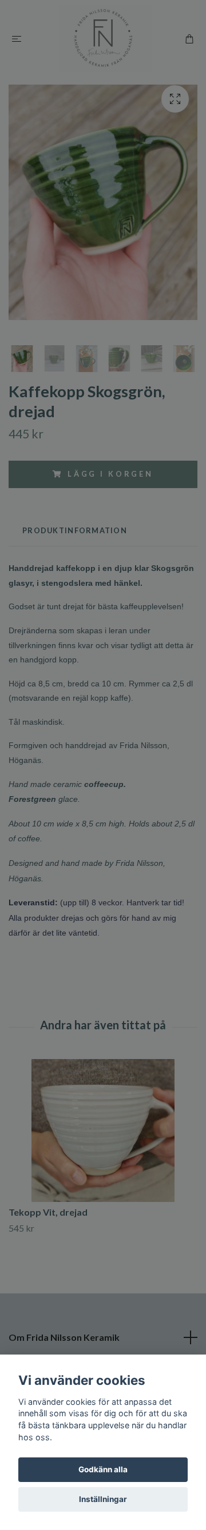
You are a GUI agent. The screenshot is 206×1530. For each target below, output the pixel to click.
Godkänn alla (103, 1469)
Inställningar (103, 1499)
